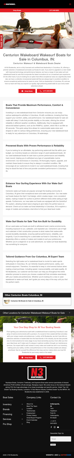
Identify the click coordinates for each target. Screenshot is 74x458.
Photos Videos (32, 415)
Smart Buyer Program (34, 418)
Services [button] (7, 418)
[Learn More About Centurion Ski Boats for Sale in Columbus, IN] (37, 300)
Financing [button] (7, 414)
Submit (53, 444)
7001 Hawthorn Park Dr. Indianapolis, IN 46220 (54, 413)
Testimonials (31, 411)
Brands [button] (6, 409)
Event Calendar (32, 420)
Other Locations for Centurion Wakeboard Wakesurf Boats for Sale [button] (34, 312)
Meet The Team (32, 406)
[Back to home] (9, 4)
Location (29, 408)
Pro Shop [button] (7, 423)
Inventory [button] (7, 404)
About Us (30, 404)
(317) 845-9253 (54, 10)
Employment (31, 413)
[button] (70, 4)
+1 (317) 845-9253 (53, 422)
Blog (28, 422)
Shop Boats (17, 10)
